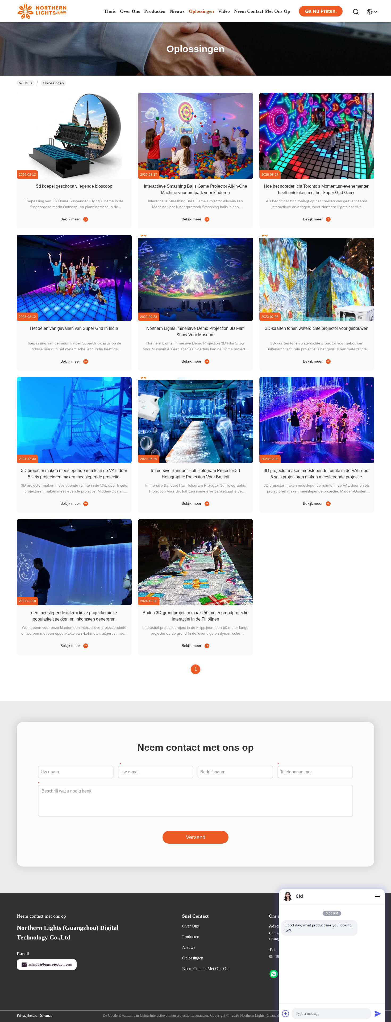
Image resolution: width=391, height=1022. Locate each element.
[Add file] (285, 1013)
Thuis (110, 11)
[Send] (377, 1013)
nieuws (177, 11)
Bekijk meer (70, 219)
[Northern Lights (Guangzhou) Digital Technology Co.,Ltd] (42, 11)
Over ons (190, 926)
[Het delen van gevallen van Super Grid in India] (74, 320)
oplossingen (201, 11)
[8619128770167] (273, 974)
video (224, 11)
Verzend (195, 837)
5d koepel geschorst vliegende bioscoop (74, 186)
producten (154, 11)
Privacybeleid (27, 1015)
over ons (130, 11)
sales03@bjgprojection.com (50, 964)
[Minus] (378, 896)
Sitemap (46, 1015)
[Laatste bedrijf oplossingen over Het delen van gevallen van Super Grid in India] (84, 361)
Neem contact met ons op (205, 968)
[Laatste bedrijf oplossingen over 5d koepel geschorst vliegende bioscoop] (84, 219)
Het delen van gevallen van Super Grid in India (74, 328)
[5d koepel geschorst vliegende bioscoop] (74, 177)
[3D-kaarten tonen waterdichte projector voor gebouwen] (316, 320)
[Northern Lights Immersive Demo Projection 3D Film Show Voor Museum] (195, 320)
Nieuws (188, 947)
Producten (190, 936)
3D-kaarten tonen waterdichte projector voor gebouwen (316, 328)
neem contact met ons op (262, 11)
